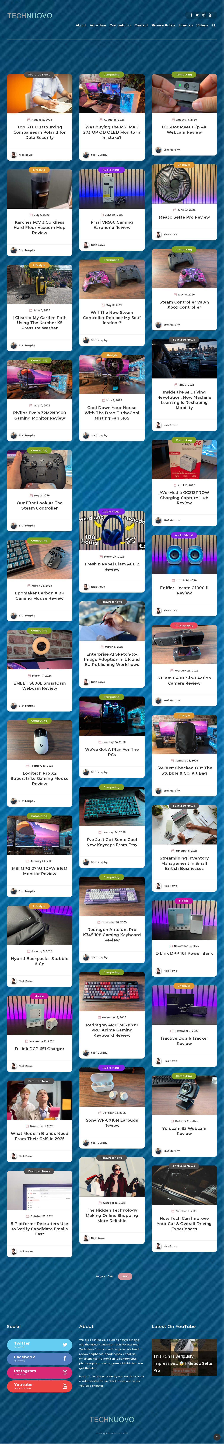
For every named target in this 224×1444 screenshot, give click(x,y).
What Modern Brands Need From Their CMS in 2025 (40, 1136)
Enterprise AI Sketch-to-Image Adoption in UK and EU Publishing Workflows (112, 659)
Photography (184, 625)
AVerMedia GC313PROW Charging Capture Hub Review (184, 497)
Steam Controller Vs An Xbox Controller (184, 305)
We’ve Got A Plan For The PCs (112, 752)
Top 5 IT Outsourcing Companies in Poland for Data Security (39, 132)
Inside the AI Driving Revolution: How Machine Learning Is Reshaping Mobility (184, 400)
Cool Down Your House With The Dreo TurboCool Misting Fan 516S (112, 412)
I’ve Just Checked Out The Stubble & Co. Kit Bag (184, 771)
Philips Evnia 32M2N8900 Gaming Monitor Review (39, 416)
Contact (141, 25)
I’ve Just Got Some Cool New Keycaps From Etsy (112, 842)
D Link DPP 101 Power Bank (184, 953)
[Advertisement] (112, 52)
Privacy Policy (163, 25)
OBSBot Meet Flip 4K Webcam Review (184, 130)
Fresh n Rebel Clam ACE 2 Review (112, 567)
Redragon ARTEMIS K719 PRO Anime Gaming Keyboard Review (112, 1030)
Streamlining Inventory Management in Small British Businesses (184, 863)
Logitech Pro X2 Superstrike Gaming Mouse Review (39, 778)
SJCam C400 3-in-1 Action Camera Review (184, 681)
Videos (202, 25)
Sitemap (185, 25)
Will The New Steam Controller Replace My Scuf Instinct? (112, 317)
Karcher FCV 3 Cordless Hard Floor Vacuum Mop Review (40, 227)
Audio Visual (111, 169)
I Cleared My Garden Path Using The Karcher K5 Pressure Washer (39, 322)
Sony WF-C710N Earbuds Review (112, 1123)
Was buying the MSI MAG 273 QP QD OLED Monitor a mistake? (112, 132)
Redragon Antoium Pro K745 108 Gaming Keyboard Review (112, 934)
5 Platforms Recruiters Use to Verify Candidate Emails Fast (39, 1228)
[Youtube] (210, 15)
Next (125, 1276)
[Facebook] (191, 15)
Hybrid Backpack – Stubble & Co (39, 961)
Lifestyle (39, 169)
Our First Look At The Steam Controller (40, 506)
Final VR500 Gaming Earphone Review (112, 225)
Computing (111, 74)
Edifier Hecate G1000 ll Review (184, 590)
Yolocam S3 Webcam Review (184, 1131)
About (81, 25)
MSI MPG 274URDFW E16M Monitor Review (40, 871)
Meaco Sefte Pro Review (184, 217)
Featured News (39, 74)
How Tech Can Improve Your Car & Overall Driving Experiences (184, 1223)
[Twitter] (197, 15)
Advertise (98, 25)
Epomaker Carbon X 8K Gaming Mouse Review (39, 596)
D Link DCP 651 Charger (39, 1048)
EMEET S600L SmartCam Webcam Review (39, 686)
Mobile (184, 900)
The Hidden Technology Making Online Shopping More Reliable (112, 1215)
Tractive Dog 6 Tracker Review (184, 1041)
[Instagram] (203, 15)
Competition (120, 25)
